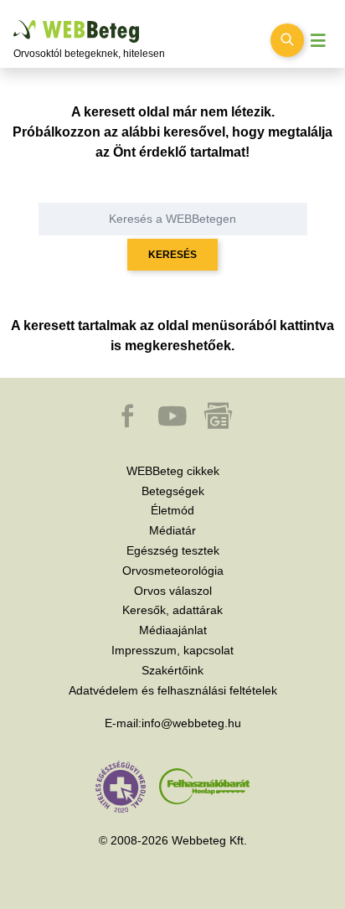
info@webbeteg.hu (191, 723)
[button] (129, 424)
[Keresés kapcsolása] (287, 40)
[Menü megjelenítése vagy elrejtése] (318, 40)
